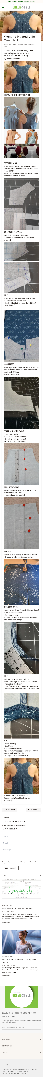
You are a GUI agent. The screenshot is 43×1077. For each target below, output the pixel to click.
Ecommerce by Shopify (18, 1073)
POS (3, 1073)
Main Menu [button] (6, 1039)
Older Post (9, 810)
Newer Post (33, 810)
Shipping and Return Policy (29, 1069)
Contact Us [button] (7, 1046)
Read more (6, 922)
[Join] (39, 1027)
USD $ (6, 1065)
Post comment (10, 868)
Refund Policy (22, 1071)
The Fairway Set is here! (26, 1)
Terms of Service (9, 1071)
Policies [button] (5, 1052)
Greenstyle (8, 1069)
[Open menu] (5, 6)
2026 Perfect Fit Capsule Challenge (18, 909)
